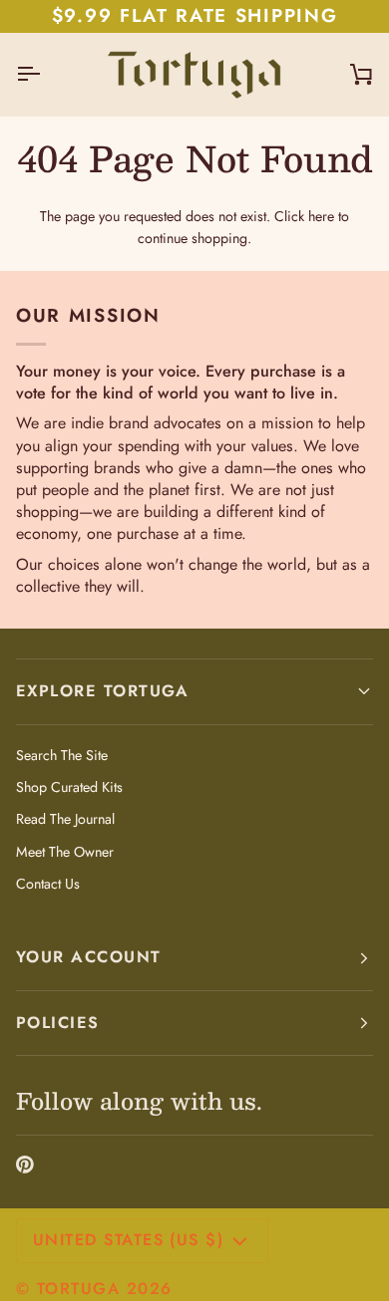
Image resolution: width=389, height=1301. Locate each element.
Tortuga (78, 1288)
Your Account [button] (89, 956)
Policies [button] (58, 1022)
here (321, 216)
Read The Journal (65, 819)
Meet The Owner (65, 852)
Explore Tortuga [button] (103, 690)
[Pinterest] (25, 1164)
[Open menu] (46, 74)
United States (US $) (128, 1239)
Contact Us (48, 884)
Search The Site (62, 755)
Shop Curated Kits (69, 787)
